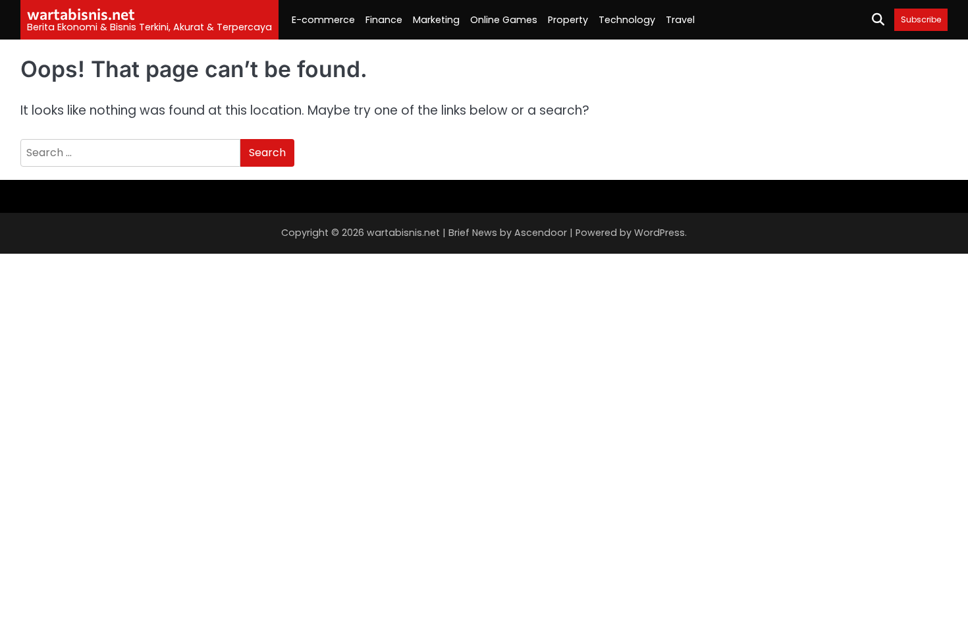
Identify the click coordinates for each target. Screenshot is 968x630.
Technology (627, 19)
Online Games (503, 19)
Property (568, 19)
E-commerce (323, 19)
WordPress (659, 232)
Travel (680, 19)
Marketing (436, 19)
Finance (383, 19)
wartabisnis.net (81, 14)
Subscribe (921, 19)
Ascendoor (540, 232)
